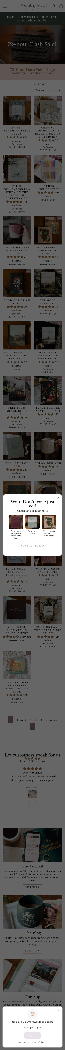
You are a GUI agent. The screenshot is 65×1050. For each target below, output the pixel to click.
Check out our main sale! (32, 510)
